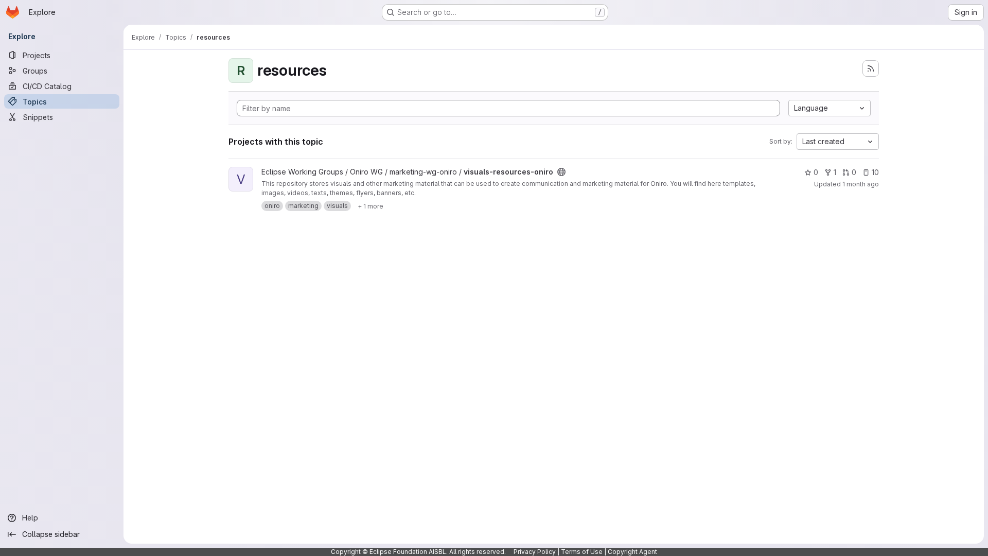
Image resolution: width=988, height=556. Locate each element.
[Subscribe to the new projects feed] (870, 68)
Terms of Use (582, 551)
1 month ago (860, 184)
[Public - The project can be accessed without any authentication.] (561, 172)
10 (875, 172)
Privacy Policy (535, 551)
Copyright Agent (632, 551)
